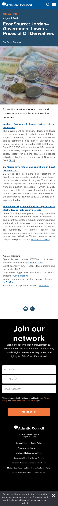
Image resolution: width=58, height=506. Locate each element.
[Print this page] (25, 308)
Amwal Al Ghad (35, 262)
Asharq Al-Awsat (40, 239)
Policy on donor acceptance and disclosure (29, 463)
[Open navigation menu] (54, 4)
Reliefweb (44, 285)
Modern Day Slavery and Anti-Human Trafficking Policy (29, 468)
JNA (12, 160)
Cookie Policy (36, 443)
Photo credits (40, 472)
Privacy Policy (21, 443)
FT (23, 200)
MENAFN (8, 282)
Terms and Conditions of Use (23, 401)
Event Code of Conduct (21, 472)
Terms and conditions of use (29, 448)
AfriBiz (18, 269)
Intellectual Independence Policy (29, 453)
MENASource (10, 13)
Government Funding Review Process (29, 458)
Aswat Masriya (20, 275)
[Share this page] (32, 308)
